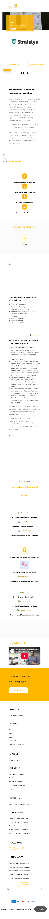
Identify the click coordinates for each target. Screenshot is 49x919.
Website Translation (16, 774)
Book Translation (15, 781)
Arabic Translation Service (19, 830)
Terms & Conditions (16, 744)
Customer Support (16, 716)
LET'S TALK (18, 690)
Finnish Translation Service (19, 878)
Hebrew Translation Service (19, 867)
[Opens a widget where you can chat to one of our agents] (40, 912)
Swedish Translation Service (20, 819)
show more (24, 885)
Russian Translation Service (19, 871)
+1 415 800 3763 (15, 760)
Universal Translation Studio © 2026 (16, 909)
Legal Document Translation (19, 789)
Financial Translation (17, 785)
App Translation (15, 778)
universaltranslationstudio (19, 804)
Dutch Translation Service (18, 874)
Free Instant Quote (13, 28)
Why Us (11, 733)
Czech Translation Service (19, 863)
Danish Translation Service (19, 822)
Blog (10, 737)
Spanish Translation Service (19, 833)
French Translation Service (19, 826)
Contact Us (13, 741)
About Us (12, 730)
